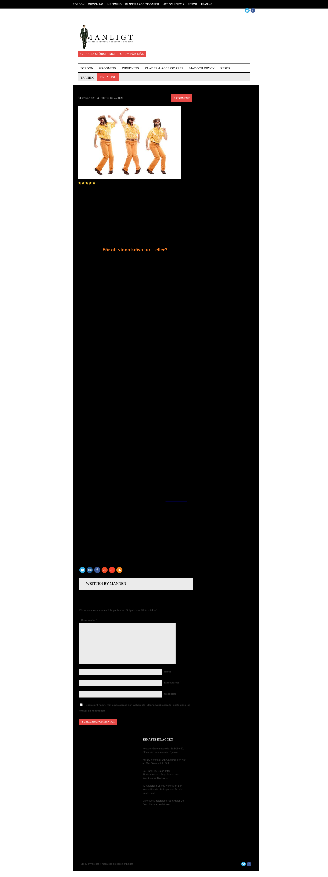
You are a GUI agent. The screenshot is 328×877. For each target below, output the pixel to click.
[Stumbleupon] (105, 572)
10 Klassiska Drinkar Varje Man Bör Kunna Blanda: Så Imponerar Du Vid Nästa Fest (162, 789)
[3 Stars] (86, 183)
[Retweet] (82, 572)
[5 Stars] (93, 183)
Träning (207, 4)
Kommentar (89, 620)
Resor (192, 4)
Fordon (78, 4)
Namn (168, 671)
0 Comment (182, 98)
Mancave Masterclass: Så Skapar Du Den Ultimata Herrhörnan (163, 802)
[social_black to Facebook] (97, 572)
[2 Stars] (83, 183)
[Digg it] (90, 572)
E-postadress (172, 682)
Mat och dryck (173, 4)
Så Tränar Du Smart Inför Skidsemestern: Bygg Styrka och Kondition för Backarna (161, 774)
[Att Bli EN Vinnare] (129, 178)
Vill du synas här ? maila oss (96, 863)
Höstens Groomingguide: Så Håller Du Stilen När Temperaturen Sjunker (163, 750)
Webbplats (170, 693)
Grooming (95, 4)
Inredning (114, 4)
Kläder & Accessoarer (142, 4)
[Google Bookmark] (112, 572)
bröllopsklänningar (123, 863)
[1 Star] (79, 183)
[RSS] (119, 572)
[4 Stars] (90, 183)
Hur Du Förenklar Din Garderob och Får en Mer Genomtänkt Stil (164, 761)
